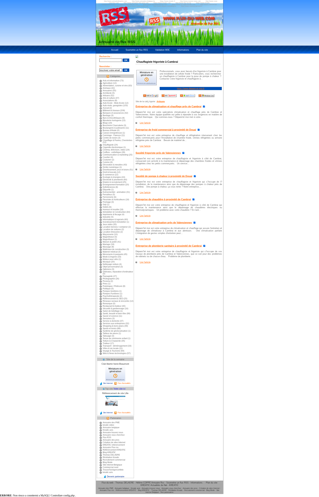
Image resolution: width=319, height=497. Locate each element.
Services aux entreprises (114, 323)
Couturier (107, 160)
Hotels (105, 207)
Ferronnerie (108, 197)
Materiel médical (110, 252)
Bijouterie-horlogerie (112, 120)
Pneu (105, 284)
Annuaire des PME (111, 423)
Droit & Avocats (109, 172)
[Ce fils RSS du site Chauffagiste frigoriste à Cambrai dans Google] (150, 96)
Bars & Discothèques (112, 118)
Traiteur (106, 343)
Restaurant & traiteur (112, 306)
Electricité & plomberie (113, 180)
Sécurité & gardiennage (113, 309)
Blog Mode (107, 462)
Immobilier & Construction (114, 212)
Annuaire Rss (157, 482)
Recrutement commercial (114, 460)
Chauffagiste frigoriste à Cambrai (157, 61)
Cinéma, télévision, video (114, 150)
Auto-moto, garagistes (112, 105)
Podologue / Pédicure (112, 286)
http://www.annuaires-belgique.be (143, 1)
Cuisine (106, 162)
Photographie (109, 279)
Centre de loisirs (110, 138)
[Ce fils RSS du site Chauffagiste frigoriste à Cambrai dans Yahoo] (169, 96)
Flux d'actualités (124, 383)
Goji (104, 205)
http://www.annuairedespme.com (115, 1)
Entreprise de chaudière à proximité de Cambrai (163, 199)
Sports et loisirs (109, 328)
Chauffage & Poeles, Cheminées (117, 140)
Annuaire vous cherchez (114, 435)
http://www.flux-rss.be (183, 3)
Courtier (106, 157)
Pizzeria (106, 281)
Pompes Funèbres (111, 294)
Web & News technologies (114, 353)
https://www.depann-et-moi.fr (190, 88)
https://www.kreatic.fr (167, 1)
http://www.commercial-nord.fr (191, 6)
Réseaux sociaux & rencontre (116, 301)
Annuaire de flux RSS (117, 42)
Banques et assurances (113, 113)
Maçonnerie (108, 234)
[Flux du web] (183, 24)
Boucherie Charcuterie (113, 125)
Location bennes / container (115, 227)
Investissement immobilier (114, 222)
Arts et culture (109, 98)
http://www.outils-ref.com (129, 4)
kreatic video (108, 425)
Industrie (106, 217)
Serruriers (107, 319)
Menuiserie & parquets (113, 254)
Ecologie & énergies (112, 177)
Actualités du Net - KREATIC (164, 485)
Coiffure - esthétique (112, 152)
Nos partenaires (166, 492)
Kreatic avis (108, 430)
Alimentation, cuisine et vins (115, 86)
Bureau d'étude (109, 130)
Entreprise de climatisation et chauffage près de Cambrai (168, 106)
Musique (106, 262)
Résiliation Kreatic (111, 457)
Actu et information (111, 81)
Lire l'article (145, 123)
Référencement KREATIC (114, 450)
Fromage (107, 202)
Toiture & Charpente (112, 341)
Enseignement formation (114, 185)
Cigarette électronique (113, 147)
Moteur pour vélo (110, 259)
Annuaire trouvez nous (113, 432)
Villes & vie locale (111, 348)
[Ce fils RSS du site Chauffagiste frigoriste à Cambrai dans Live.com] (206, 96)
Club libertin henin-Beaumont (115, 364)
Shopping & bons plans (113, 326)
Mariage (106, 244)
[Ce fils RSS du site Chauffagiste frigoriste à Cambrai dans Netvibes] (187, 96)
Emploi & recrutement (112, 182)
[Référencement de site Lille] (115, 410)
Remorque (107, 304)
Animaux (107, 88)
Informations (183, 50)
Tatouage (107, 336)
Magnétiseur (108, 237)
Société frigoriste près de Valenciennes (158, 152)
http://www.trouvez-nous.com (190, 1)
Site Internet (108, 383)
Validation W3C (162, 50)
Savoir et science (110, 316)
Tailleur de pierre (110, 333)
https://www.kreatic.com (162, 3)
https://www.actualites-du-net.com (155, 4)
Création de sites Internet (114, 442)
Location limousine (111, 232)
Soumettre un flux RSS (137, 50)
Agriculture (107, 83)
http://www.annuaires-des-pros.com (136, 3)
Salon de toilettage (111, 311)
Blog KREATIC (109, 452)
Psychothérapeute (111, 296)
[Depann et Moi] (146, 84)
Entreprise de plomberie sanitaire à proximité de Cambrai (169, 245)
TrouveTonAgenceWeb (113, 470)
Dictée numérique (111, 167)
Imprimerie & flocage (112, 214)
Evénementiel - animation (114, 192)
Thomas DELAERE (111, 455)
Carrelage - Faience (112, 135)
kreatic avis (108, 472)
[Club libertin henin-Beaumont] (115, 380)
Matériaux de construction (114, 249)
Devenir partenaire (115, 476)
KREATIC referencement (114, 445)
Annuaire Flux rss (110, 447)
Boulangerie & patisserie (114, 128)
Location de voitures (112, 229)
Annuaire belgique (111, 427)
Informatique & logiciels (113, 219)
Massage (107, 247)
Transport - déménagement (115, 346)
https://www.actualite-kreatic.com (183, 4)
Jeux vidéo (107, 224)
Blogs (105, 123)
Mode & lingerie (110, 257)
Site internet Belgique (112, 465)
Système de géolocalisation (115, 331)
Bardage (106, 115)
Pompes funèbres (111, 291)
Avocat (106, 108)
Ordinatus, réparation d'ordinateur (118, 272)
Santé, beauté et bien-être (114, 314)
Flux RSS (107, 437)
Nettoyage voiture (111, 264)
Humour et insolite (111, 210)
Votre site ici (119, 389)
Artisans (106, 96)
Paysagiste (108, 276)
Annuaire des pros (111, 440)
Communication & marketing (115, 155)
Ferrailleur (107, 195)
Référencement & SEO (113, 299)
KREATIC (145, 485)
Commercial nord (110, 467)
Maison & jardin (110, 242)
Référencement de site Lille (115, 393)
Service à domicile (111, 321)
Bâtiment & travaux (111, 110)
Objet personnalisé (111, 267)
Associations (108, 101)
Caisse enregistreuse (112, 133)
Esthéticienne (109, 187)
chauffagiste (108, 145)
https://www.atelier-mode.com (137, 6)
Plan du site (202, 50)
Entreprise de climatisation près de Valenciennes (164, 222)
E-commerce (108, 175)
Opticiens (107, 269)
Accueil (114, 50)
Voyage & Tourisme (111, 351)
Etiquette (107, 190)
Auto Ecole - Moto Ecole (113, 103)
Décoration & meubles (113, 165)
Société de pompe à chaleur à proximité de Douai (164, 176)
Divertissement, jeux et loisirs (116, 170)
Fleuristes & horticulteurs (114, 200)
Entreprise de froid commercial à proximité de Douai (166, 129)
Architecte (107, 93)
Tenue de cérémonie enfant (115, 338)
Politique (107, 289)
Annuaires (107, 91)
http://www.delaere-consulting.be (164, 6)
